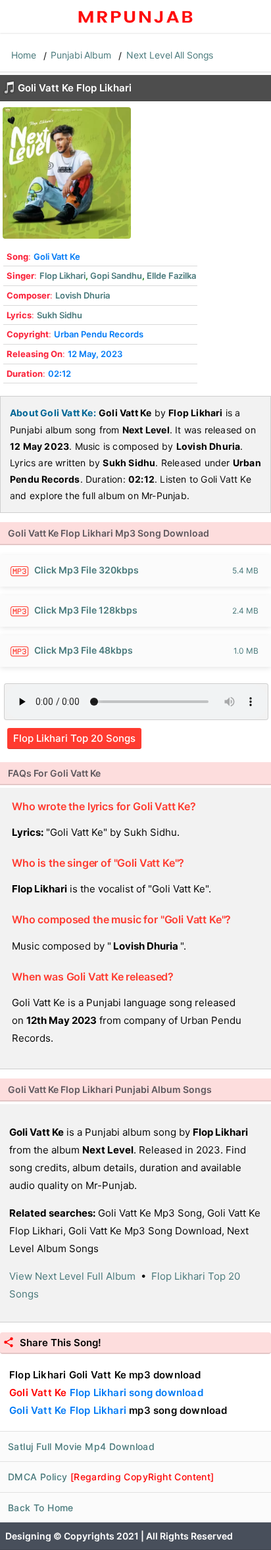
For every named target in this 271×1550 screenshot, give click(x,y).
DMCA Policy (111, 1476)
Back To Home (41, 1507)
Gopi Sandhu (116, 275)
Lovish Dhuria (82, 295)
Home (23, 55)
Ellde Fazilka (171, 275)
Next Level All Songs (170, 55)
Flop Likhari (62, 275)
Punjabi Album (81, 55)
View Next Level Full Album (72, 1276)
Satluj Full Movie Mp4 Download (81, 1446)
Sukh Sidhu (59, 315)
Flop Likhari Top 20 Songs (74, 738)
